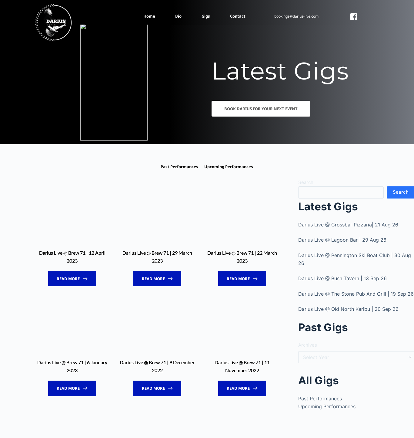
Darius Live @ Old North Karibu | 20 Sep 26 (348, 309)
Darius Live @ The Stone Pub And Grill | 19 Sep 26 (356, 294)
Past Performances (320, 399)
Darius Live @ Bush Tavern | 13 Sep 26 (342, 278)
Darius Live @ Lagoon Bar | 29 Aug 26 (342, 240)
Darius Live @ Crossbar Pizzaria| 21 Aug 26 (348, 225)
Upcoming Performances (327, 406)
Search (305, 182)
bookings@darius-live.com (296, 16)
